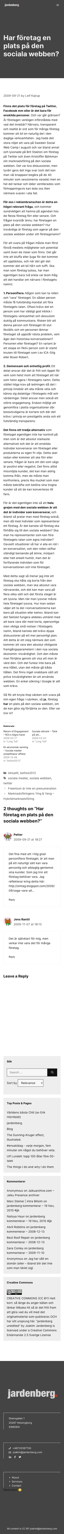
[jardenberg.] (11, 5)
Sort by (12, 1083)
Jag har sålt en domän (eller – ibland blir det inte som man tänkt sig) (29, 1263)
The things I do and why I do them (30, 1167)
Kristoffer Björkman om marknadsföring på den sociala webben (30, 161)
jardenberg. (15, 1123)
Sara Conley (15, 1248)
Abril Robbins (16, 1227)
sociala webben (40, 778)
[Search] (52, 1072)
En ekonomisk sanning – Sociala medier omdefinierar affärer (15, 750)
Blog (10, 1129)
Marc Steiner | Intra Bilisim (25, 1201)
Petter (18, 834)
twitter (7, 783)
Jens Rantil (22, 919)
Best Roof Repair (18, 1237)
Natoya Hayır (16, 1216)
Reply (12, 899)
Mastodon (10, 1490)
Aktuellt (13, 773)
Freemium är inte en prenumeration (32, 788)
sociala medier (18, 778)
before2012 (28, 773)
